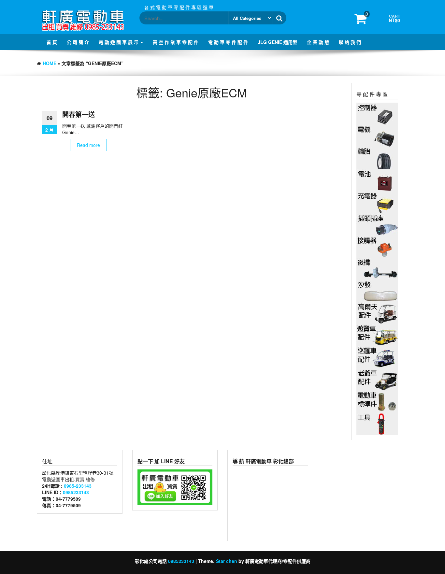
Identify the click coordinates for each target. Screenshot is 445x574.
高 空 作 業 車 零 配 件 (175, 42)
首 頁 (52, 42)
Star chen (226, 561)
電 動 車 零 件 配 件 (228, 42)
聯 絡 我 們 (350, 42)
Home (49, 63)
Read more (88, 145)
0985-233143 (78, 485)
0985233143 (76, 492)
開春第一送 (78, 114)
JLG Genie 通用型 (277, 42)
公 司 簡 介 (78, 42)
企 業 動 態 (318, 42)
